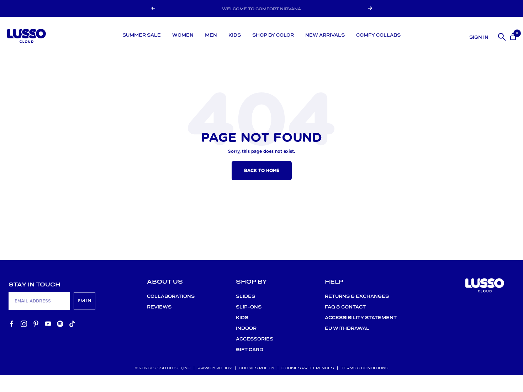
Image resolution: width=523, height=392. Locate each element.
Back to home (261, 170)
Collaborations (171, 297)
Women (183, 35)
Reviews (159, 307)
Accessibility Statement (361, 318)
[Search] (500, 35)
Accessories (254, 339)
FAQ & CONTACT (345, 307)
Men (211, 35)
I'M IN (84, 301)
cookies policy (257, 368)
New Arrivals (325, 35)
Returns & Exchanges (357, 297)
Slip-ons (249, 307)
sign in (478, 37)
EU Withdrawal (347, 329)
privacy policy (214, 368)
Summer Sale (141, 35)
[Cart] (512, 35)
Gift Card (249, 350)
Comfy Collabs (378, 35)
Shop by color (273, 35)
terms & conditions (365, 368)
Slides (245, 297)
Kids (234, 35)
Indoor (246, 329)
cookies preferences (307, 368)
